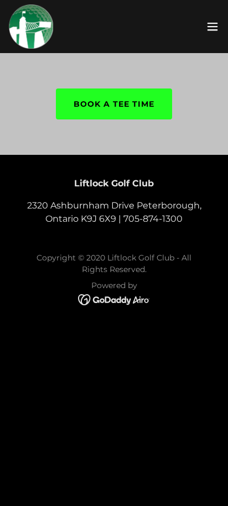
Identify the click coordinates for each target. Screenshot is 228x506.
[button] (212, 26)
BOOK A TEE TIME (114, 104)
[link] (31, 26)
